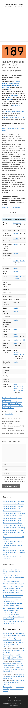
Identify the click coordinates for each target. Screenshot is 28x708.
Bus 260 (22, 354)
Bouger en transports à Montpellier (14, 513)
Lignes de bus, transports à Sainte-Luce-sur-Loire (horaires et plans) (13, 577)
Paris (9, 89)
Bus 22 (15, 386)
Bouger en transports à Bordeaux (13, 501)
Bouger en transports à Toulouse (13, 530)
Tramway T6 (14, 95)
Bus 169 (22, 340)
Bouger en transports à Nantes (12, 516)
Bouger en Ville (14, 4)
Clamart (17, 81)
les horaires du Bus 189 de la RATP (14, 111)
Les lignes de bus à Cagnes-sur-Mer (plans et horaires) (13, 682)
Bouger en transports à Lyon (12, 511)
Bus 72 (21, 388)
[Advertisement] (14, 26)
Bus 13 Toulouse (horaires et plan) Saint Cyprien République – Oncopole (13, 657)
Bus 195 (22, 261)
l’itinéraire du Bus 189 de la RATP (13, 117)
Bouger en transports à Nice (12, 518)
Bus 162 (15, 277)
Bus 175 (21, 390)
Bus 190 (16, 233)
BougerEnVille (9, 414)
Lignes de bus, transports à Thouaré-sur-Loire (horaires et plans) (12, 571)
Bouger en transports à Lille (11, 508)
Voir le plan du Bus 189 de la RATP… (13, 207)
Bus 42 (21, 386)
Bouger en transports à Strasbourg (14, 528)
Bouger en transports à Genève (13, 506)
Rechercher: (14, 212)
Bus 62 (15, 388)
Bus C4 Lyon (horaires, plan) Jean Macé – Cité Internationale (13, 670)
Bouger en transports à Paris (13, 419)
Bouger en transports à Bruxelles (13, 504)
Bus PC (15, 390)
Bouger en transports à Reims (12, 523)
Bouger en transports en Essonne (13, 550)
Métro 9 (9, 99)
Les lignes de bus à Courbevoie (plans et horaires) (13, 644)
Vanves (11, 83)
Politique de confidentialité (14, 700)
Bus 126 (15, 320)
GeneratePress (14, 705)
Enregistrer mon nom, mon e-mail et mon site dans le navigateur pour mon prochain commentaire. (14, 479)
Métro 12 (10, 97)
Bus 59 (15, 308)
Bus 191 (16, 279)
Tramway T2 (16, 105)
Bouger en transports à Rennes (13, 525)
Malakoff (5, 83)
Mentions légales (14, 698)
